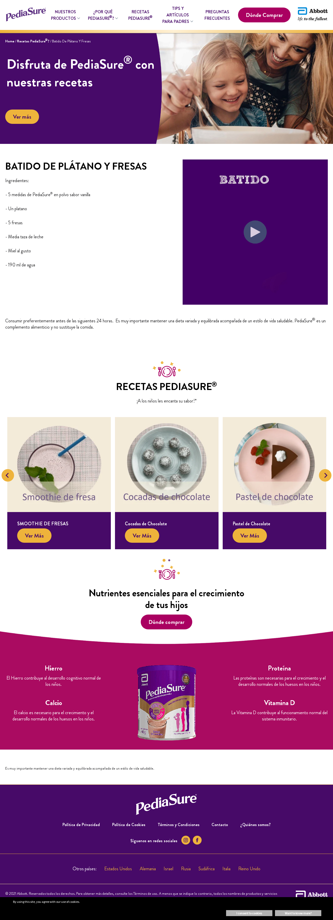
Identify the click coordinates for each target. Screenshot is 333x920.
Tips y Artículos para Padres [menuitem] (175, 14)
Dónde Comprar (264, 15)
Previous (7, 475)
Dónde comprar (166, 622)
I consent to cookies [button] (249, 913)
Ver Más (34, 536)
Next (325, 475)
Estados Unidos (118, 868)
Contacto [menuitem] (220, 825)
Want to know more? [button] (298, 913)
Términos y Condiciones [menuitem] (179, 825)
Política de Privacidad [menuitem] (81, 825)
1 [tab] (163, 560)
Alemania (148, 868)
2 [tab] (169, 560)
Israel (168, 868)
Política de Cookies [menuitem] (128, 825)
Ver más (22, 117)
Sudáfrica (206, 868)
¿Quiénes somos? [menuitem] (255, 825)
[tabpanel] (59, 483)
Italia (226, 868)
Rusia (186, 868)
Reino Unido (249, 868)
